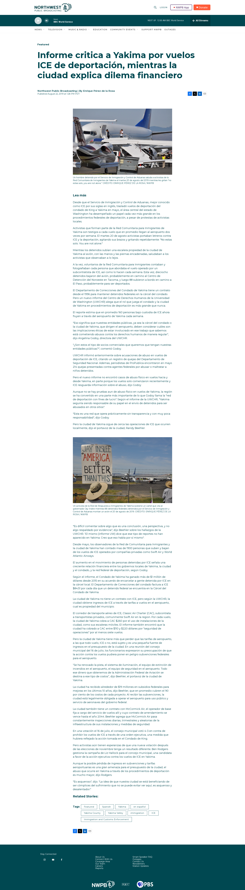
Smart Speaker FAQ (142, 857)
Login (163, 7)
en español (140, 807)
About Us (99, 857)
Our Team (100, 864)
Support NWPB (151, 29)
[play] (38, 20)
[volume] (46, 20)
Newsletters (139, 864)
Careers (99, 866)
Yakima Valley (115, 813)
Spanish (106, 807)
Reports (99, 868)
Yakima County (92, 813)
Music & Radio (77, 29)
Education (100, 29)
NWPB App (182, 7)
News (38, 29)
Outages (170, 29)
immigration (137, 813)
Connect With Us (103, 859)
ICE (154, 813)
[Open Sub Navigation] (44, 29)
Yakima (122, 807)
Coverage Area (102, 861)
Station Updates (141, 866)
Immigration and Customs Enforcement (106, 819)
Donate (203, 7)
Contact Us (138, 861)
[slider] (51, 20)
